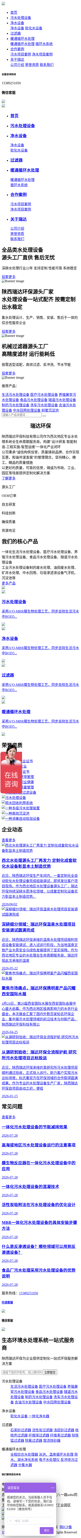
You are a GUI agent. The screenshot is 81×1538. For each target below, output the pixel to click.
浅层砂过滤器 (64, 1430)
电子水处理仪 (49, 1460)
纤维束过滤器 (60, 1435)
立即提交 (50, 1372)
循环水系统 (44, 44)
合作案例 (17, 49)
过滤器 (15, 33)
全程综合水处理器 (24, 1454)
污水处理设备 (20, 18)
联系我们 (47, 65)
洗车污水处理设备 (44, 405)
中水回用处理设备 (27, 410)
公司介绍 (17, 65)
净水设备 (17, 23)
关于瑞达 (17, 59)
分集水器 (25, 1465)
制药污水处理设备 (15, 405)
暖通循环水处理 (22, 39)
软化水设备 (33, 28)
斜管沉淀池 (50, 410)
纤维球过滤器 (39, 1435)
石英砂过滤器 (20, 1430)
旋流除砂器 (51, 1440)
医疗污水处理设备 (44, 395)
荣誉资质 (32, 65)
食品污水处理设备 (34, 400)
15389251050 (28, 1293)
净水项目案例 (42, 54)
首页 (13, 12)
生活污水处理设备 (15, 395)
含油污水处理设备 (28, 1402)
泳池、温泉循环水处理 (56, 1454)
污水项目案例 (20, 54)
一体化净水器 (39, 1416)
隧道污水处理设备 (62, 400)
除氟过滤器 (33, 1440)
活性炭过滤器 (42, 1430)
